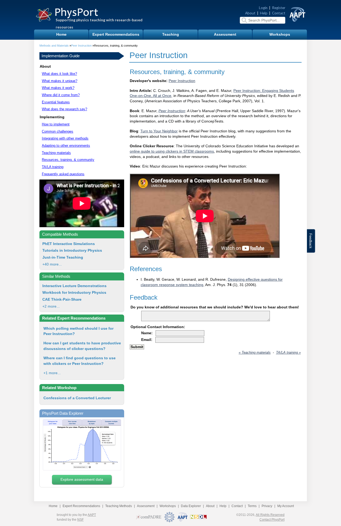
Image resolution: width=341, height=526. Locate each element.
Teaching (170, 34)
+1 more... (52, 373)
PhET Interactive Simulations (68, 244)
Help (263, 13)
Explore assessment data (81, 480)
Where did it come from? (61, 95)
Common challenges (57, 131)
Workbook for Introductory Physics (74, 293)
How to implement (56, 124)
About (250, 13)
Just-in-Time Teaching (62, 257)
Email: (146, 340)
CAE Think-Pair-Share (62, 299)
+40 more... (52, 264)
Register (278, 8)
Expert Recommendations (115, 34)
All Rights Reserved (270, 515)
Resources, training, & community (68, 160)
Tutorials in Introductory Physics (72, 250)
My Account (285, 506)
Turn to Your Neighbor (159, 131)
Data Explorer (191, 506)
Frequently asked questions (63, 174)
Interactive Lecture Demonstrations (74, 286)
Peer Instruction (81, 45)
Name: (147, 333)
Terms (252, 506)
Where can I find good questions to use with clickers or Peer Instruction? (79, 361)
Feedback (310, 240)
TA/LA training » (288, 352)
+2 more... (51, 306)
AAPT (92, 515)
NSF (80, 519)
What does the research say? (64, 109)
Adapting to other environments (66, 146)
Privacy (267, 506)
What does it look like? (59, 74)
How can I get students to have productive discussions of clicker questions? (82, 346)
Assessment (225, 34)
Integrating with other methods (65, 138)
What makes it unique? (59, 81)
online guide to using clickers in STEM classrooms (172, 151)
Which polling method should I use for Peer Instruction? (78, 331)
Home (61, 34)
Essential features (56, 102)
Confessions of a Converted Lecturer (77, 398)
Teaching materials (56, 153)
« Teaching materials (255, 352)
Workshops (279, 34)
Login (263, 8)
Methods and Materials (54, 45)
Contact (278, 13)
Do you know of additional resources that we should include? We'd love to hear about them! (215, 307)
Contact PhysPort (272, 519)
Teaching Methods (118, 506)
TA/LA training (52, 167)
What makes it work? (58, 88)
